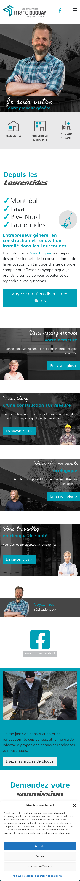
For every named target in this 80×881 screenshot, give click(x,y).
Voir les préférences (40, 866)
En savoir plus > (63, 366)
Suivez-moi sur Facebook (40, 653)
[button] (74, 805)
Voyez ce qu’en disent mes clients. (40, 297)
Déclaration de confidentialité (50, 876)
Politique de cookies (22, 876)
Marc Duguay (40, 253)
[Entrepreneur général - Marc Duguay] (25, 9)
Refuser (40, 856)
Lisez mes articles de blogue (30, 761)
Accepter (40, 846)
